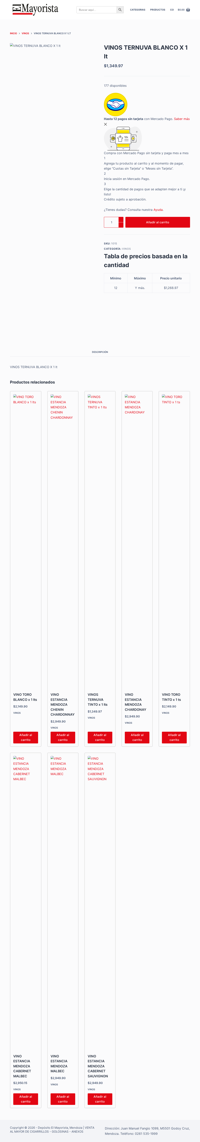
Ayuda (158, 210)
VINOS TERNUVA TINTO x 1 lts (97, 699)
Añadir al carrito (157, 222)
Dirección (112, 1128)
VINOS (126, 248)
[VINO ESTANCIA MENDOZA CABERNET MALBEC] (25, 902)
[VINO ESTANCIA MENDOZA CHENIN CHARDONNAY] (63, 540)
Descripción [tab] (100, 352)
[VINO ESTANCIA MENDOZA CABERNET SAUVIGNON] (100, 902)
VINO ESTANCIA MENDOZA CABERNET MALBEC (22, 1066)
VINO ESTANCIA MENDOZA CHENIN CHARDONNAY (63, 704)
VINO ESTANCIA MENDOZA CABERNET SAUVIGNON (98, 1066)
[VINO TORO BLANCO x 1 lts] (25, 540)
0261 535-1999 (146, 1134)
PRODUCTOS (157, 9)
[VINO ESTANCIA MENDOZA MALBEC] (63, 902)
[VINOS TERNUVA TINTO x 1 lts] (100, 540)
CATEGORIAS (137, 9)
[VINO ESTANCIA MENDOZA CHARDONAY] (137, 540)
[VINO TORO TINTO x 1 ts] (174, 540)
